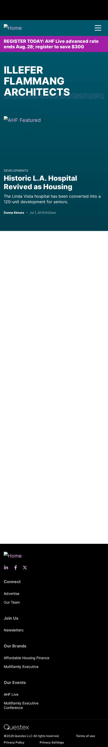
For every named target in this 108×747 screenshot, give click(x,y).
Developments (16, 170)
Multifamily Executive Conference (21, 705)
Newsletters (13, 630)
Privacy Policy (14, 742)
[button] (98, 28)
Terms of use (85, 736)
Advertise (11, 593)
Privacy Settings (52, 742)
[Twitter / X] (26, 567)
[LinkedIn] (7, 567)
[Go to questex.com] (16, 726)
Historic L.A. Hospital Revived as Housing (40, 182)
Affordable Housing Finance (26, 658)
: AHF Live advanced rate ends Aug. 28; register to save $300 (51, 44)
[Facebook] (17, 567)
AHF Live (11, 694)
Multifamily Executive (21, 666)
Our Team (12, 602)
